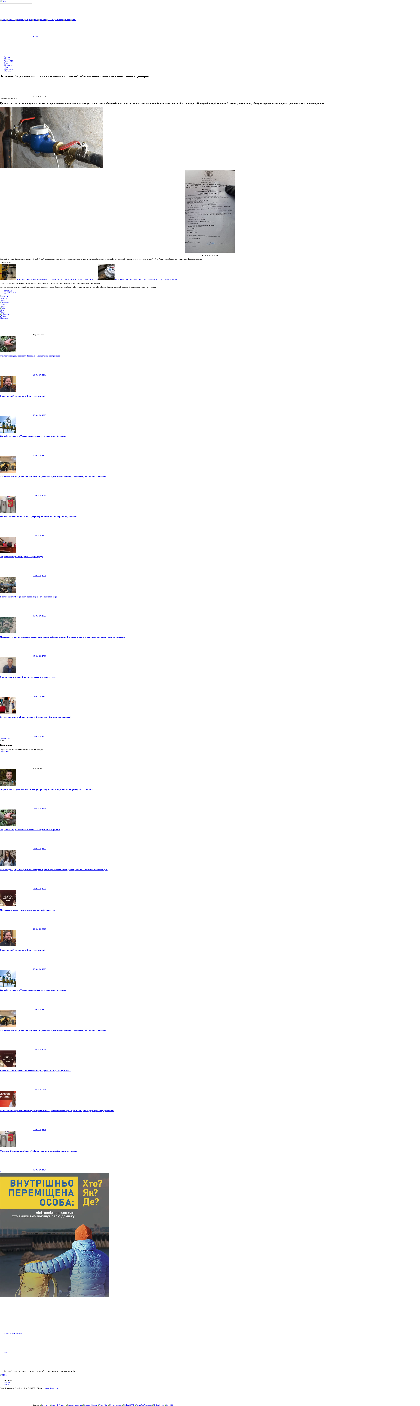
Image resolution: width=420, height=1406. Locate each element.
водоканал (8, 291)
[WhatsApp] (58, 20)
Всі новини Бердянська (13, 1333)
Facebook (62, 1405)
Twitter (162, 1405)
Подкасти (8, 65)
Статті (6, 67)
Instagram (78, 1405)
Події (6, 1352)
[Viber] (35, 20)
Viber (105, 1405)
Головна (7, 57)
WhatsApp (148, 1405)
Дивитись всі (5, 738)
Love (47, 1405)
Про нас (7, 1382)
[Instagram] (19, 20)
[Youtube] (42, 20)
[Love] (3, 20)
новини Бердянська (51, 1388)
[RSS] (73, 20)
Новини (7, 59)
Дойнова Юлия (10, 293)
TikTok (132, 1405)
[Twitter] (66, 20)
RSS (171, 1405)
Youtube (118, 1405)
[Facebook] (10, 20)
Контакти (7, 1384)
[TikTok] (50, 20)
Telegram (94, 1405)
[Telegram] (28, 20)
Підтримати (8, 69)
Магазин (7, 71)
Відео (6, 63)
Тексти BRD (9, 61)
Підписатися (4, 751)
